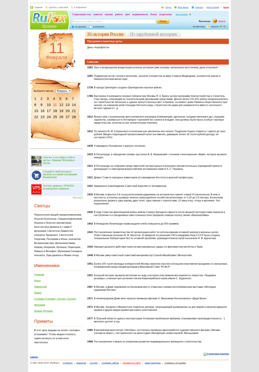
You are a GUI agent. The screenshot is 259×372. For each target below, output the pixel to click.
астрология (165, 14)
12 (61, 105)
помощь (199, 7)
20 (68, 111)
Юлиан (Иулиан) (43, 311)
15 (36, 111)
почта (168, 7)
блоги (154, 14)
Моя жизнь (183, 7)
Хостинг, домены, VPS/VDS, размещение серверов (58, 187)
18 (55, 111)
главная (38, 7)
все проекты (182, 14)
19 (61, 111)
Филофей (39, 305)
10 (49, 105)
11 (55, 105)
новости (97, 14)
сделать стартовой (58, 7)
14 (74, 105)
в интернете (99, 26)
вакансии (81, 363)
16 (42, 111)
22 (36, 117)
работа (119, 14)
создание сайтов (110, 363)
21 (74, 111)
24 (49, 117)
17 (49, 111)
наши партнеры (153, 363)
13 (68, 105)
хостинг (94, 363)
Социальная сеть (81, 14)
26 (61, 117)
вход (226, 7)
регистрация (212, 7)
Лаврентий (40, 286)
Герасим (39, 274)
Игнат (37, 280)
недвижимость (140, 14)
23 (42, 117)
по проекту (80, 26)
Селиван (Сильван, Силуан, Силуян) (55, 298)
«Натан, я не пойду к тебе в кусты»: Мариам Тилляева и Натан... (59, 160)
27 (68, 117)
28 (74, 117)
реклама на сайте (132, 363)
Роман (37, 292)
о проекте (68, 363)
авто (127, 14)
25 (55, 117)
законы (109, 14)
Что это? (78, 197)
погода (222, 21)
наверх (34, 357)
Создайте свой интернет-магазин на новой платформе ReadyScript (60, 174)
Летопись (49, 26)
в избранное (80, 7)
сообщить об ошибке (175, 363)
